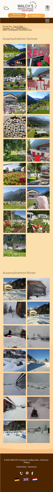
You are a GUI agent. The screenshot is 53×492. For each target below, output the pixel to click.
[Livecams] (48, 10)
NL (35, 480)
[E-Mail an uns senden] (27, 475)
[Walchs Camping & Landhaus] (27, 11)
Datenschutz (21, 467)
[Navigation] (47, 20)
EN (26, 480)
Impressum (32, 467)
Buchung (17, 15)
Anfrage (36, 16)
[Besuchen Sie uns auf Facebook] (32, 475)
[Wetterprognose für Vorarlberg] (6, 8)
